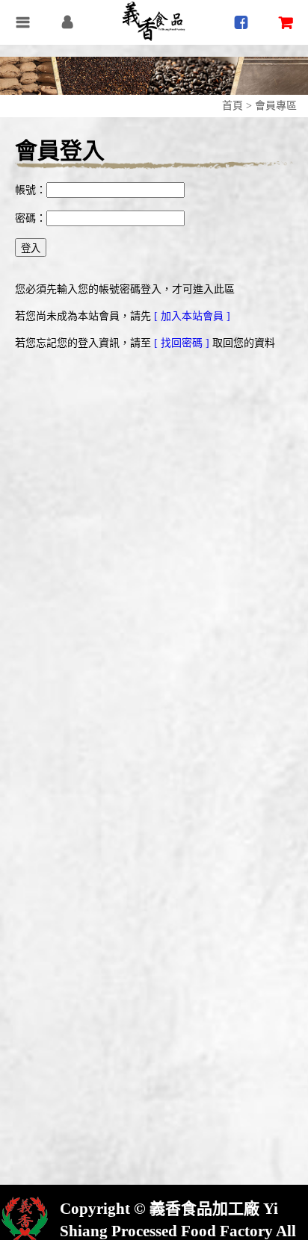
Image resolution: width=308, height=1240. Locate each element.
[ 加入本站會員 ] (192, 316)
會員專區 (276, 105)
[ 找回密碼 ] (183, 343)
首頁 (232, 105)
